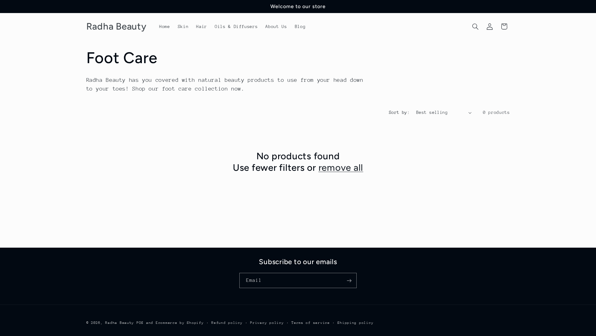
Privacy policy (267, 323)
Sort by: (399, 112)
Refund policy (227, 323)
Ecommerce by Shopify (180, 323)
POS (140, 323)
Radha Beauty (119, 323)
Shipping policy (355, 323)
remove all (340, 167)
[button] (475, 26)
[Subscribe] (349, 280)
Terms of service (310, 323)
